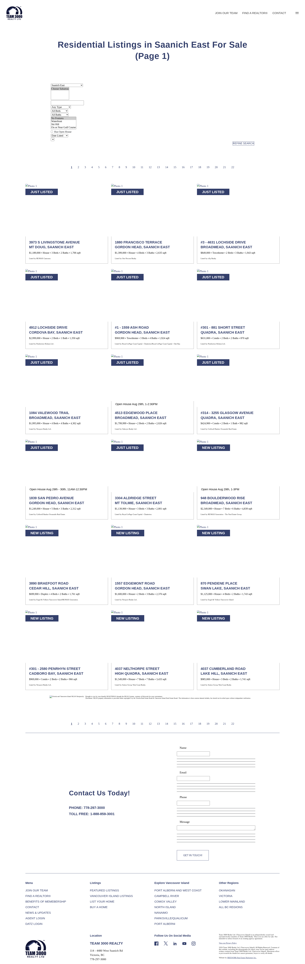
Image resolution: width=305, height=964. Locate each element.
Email (183, 772)
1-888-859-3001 (102, 814)
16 (183, 167)
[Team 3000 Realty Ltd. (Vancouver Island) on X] (166, 943)
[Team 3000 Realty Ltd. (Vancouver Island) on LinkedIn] (175, 943)
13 (158, 167)
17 (191, 167)
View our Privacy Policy (228, 943)
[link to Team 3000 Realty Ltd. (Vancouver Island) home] (35, 948)
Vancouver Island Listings (111, 896)
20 (216, 167)
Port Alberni (164, 923)
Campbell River (166, 896)
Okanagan (227, 890)
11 (142, 167)
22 (232, 167)
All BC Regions (231, 907)
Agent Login (35, 918)
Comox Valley (165, 901)
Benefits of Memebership (45, 901)
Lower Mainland (232, 901)
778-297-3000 (94, 808)
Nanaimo (161, 912)
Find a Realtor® (255, 13)
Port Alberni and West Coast (178, 890)
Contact (279, 13)
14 (166, 167)
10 (133, 167)
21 (224, 167)
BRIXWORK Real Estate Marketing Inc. (242, 958)
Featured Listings (104, 890)
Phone (183, 797)
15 (174, 167)
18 (199, 167)
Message (185, 821)
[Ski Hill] (63, 124)
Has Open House (62, 131)
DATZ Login (33, 923)
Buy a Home (99, 907)
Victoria (225, 896)
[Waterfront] (63, 121)
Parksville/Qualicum (171, 918)
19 (208, 167)
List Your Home (102, 901)
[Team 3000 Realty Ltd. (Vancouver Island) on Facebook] (156, 943)
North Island (165, 907)
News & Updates (38, 912)
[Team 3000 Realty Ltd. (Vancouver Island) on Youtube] (184, 943)
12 (150, 167)
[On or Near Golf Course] (63, 127)
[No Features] (63, 118)
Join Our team (226, 13)
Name (183, 747)
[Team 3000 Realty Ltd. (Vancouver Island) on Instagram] (194, 943)
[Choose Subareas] (60, 88)
